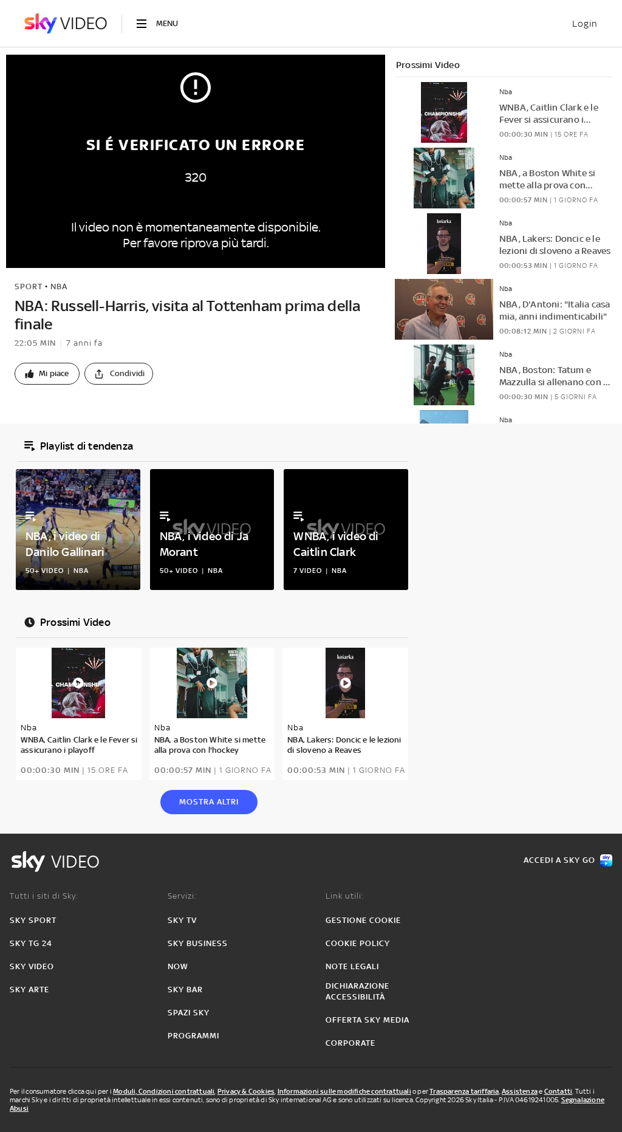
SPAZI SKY (189, 1012)
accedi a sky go (559, 860)
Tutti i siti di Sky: (44, 895)
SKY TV (182, 920)
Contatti (558, 1091)
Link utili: (345, 895)
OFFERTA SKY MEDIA (367, 1019)
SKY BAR (185, 989)
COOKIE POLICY (358, 943)
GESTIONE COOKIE (363, 920)
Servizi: (182, 895)
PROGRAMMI (193, 1035)
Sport (29, 286)
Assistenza (520, 1091)
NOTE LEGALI (352, 966)
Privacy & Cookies (246, 1091)
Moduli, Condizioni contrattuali (163, 1091)
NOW (178, 966)
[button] (47, 374)
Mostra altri (209, 801)
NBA (58, 286)
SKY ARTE (29, 989)
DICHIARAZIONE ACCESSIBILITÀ (357, 991)
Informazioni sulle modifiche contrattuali (344, 1091)
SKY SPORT (33, 920)
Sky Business (198, 943)
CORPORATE (350, 1043)
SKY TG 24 (31, 943)
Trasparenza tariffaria (464, 1091)
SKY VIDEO (32, 966)
